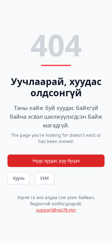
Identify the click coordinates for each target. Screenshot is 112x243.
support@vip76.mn (56, 210)
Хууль (19, 178)
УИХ (44, 178)
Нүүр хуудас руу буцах (56, 161)
